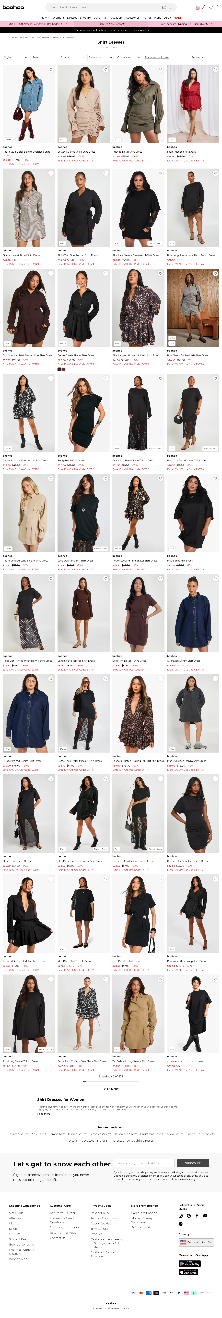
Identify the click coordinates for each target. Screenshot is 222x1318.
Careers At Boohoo (144, 1213)
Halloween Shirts (125, 1134)
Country (184, 1234)
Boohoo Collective (22, 1244)
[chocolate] (64, 369)
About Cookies (101, 1223)
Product (96, 1234)
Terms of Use (99, 1228)
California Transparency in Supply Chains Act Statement (107, 1243)
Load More (111, 1089)
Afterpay (15, 1218)
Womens (24, 37)
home (14, 37)
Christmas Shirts (151, 1134)
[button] (197, 7)
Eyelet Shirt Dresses (110, 1140)
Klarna (13, 1223)
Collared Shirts (18, 1134)
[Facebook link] (197, 1216)
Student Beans (19, 1239)
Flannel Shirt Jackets (200, 1134)
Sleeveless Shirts (100, 1134)
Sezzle (13, 1228)
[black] (59, 369)
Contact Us (57, 1238)
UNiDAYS (15, 1234)
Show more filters (157, 57)
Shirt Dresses (68, 37)
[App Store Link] (190, 1267)
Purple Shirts (77, 1134)
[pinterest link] (189, 1216)
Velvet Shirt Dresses (140, 1140)
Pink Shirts (38, 1134)
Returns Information (64, 1232)
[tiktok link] (181, 1224)
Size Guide (16, 1213)
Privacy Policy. (188, 1179)
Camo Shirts (56, 1134)
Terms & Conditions (104, 1218)
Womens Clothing (40, 37)
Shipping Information (65, 1227)
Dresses (55, 37)
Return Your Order (62, 1213)
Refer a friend (140, 1227)
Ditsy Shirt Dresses (81, 1140)
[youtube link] (205, 1216)
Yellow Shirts (174, 1134)
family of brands (139, 1175)
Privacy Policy (100, 1213)
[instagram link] (181, 1216)
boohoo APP (18, 1259)
